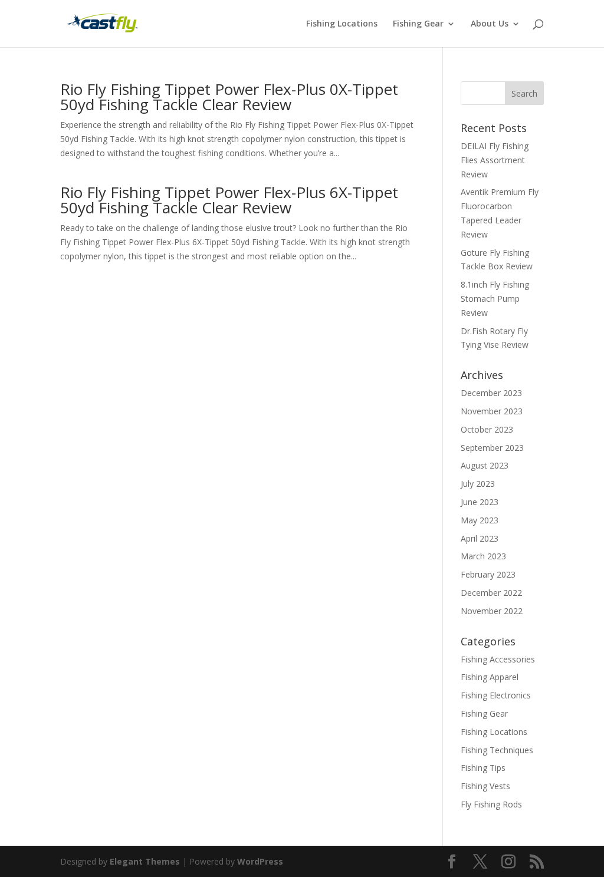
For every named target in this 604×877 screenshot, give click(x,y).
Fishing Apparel (489, 677)
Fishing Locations (342, 24)
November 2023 (492, 411)
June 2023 (479, 501)
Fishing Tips (483, 767)
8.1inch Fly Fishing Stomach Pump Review (495, 298)
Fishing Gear (418, 24)
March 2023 (483, 556)
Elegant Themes (145, 861)
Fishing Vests (485, 786)
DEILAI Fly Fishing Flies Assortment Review (494, 160)
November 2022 (492, 610)
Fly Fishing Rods (491, 804)
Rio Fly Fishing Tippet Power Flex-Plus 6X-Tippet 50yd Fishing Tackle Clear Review (229, 200)
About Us (489, 24)
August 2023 (484, 465)
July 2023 (478, 483)
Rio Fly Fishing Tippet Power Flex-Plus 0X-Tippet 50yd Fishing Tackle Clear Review (229, 96)
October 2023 (487, 429)
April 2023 (479, 538)
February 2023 (488, 574)
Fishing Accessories (498, 659)
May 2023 (479, 520)
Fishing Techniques (497, 750)
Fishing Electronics (496, 695)
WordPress (260, 861)
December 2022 (491, 592)
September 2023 (492, 447)
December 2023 (491, 392)
